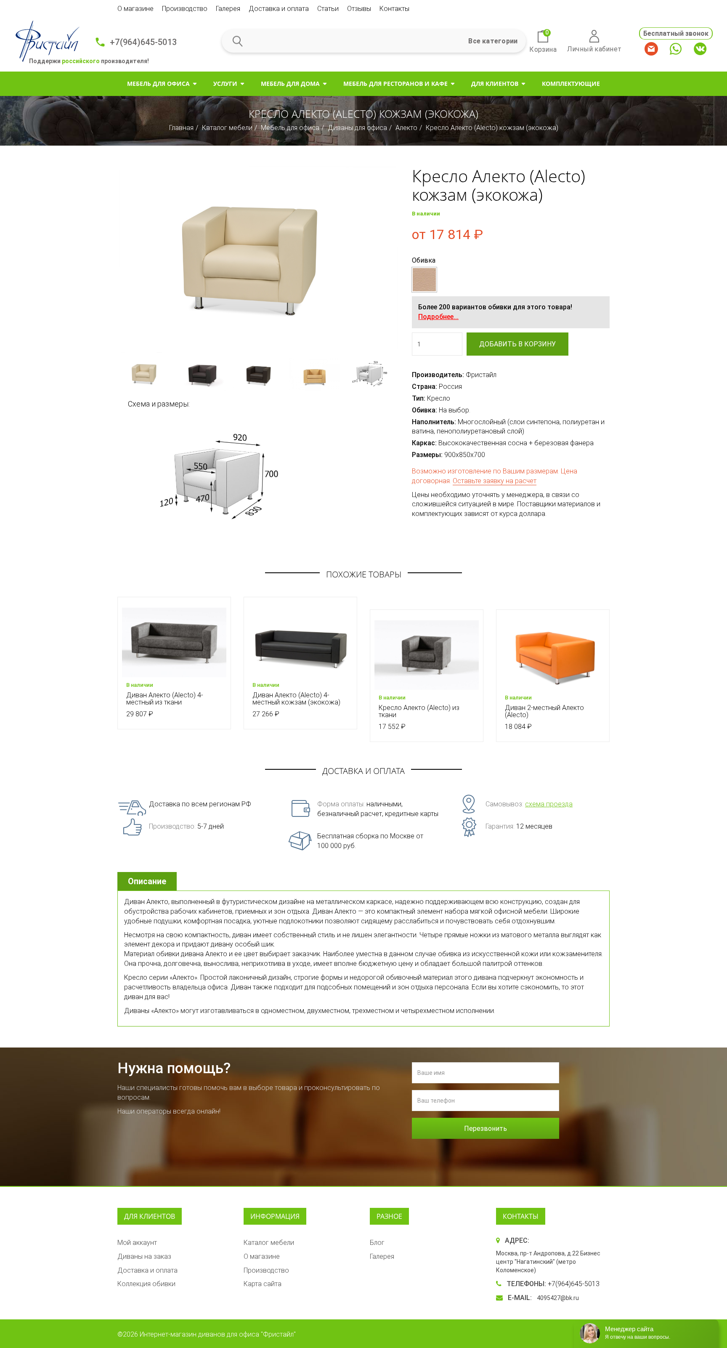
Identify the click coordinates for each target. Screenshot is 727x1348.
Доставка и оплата (279, 9)
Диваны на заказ (144, 1256)
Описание (147, 881)
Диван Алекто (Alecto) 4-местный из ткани (164, 699)
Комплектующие (571, 84)
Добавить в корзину (517, 344)
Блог (377, 1243)
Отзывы (359, 9)
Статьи (328, 9)
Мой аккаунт (137, 1243)
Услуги (225, 84)
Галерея (228, 9)
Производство (184, 9)
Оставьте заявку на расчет (494, 481)
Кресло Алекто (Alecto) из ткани (419, 711)
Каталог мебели (227, 128)
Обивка (423, 260)
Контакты (394, 9)
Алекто (406, 128)
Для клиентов (494, 84)
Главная (181, 128)
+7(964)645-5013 (143, 42)
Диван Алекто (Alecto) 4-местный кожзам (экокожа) (296, 699)
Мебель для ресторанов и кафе (395, 84)
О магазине (135, 9)
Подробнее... (438, 317)
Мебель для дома (290, 84)
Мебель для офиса (158, 84)
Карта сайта (262, 1284)
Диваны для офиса (357, 128)
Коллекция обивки (146, 1284)
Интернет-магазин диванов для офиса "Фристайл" (218, 1334)
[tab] (148, 881)
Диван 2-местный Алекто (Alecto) (544, 711)
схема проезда (549, 804)
